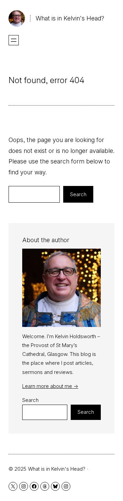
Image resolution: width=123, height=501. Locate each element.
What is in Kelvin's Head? (70, 18)
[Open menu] (14, 40)
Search (78, 194)
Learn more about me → (50, 386)
